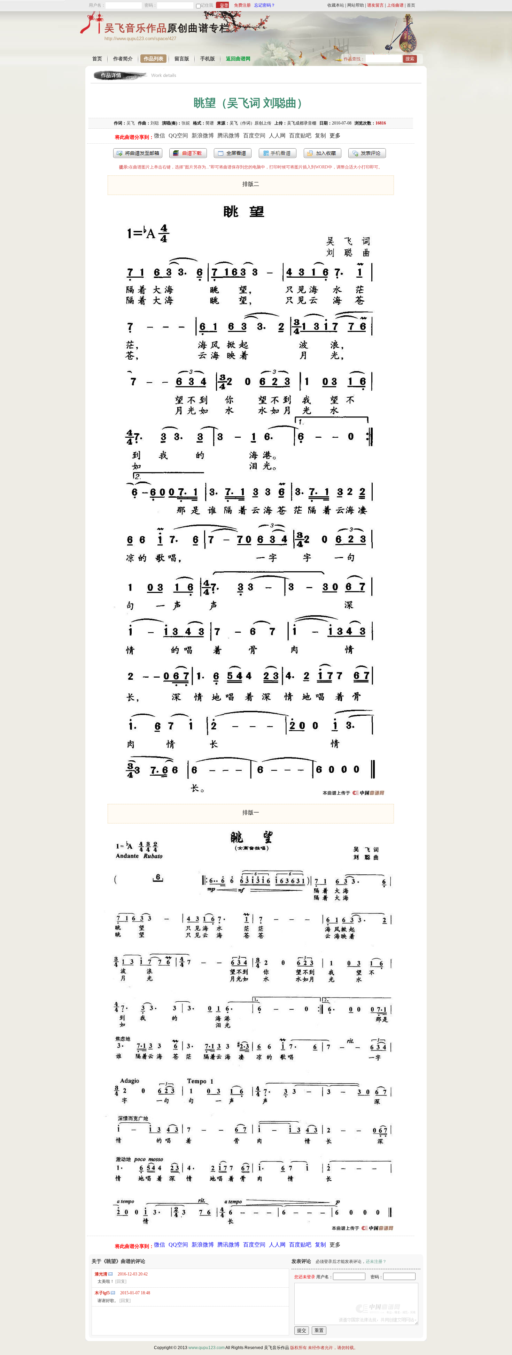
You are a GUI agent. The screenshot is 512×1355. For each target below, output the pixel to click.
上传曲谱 (395, 5)
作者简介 (123, 58)
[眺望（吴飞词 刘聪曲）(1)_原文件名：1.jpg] (251, 797)
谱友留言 (375, 5)
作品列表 (153, 58)
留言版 (181, 58)
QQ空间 (178, 135)
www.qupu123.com (206, 1347)
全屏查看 (232, 153)
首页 (411, 5)
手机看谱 (277, 153)
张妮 (185, 123)
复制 (320, 135)
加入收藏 (322, 153)
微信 (159, 135)
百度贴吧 (300, 135)
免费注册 (242, 5)
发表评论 (367, 153)
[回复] (120, 1281)
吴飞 (130, 123)
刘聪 (154, 123)
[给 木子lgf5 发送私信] (113, 1292)
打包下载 (188, 153)
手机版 (207, 58)
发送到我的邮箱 (137, 153)
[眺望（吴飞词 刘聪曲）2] (250, 1232)
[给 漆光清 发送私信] (110, 1273)
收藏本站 (335, 5)
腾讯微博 (228, 135)
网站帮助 (355, 5)
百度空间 (254, 135)
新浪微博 (203, 135)
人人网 (277, 135)
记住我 (207, 5)
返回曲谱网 (238, 58)
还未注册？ (376, 1261)
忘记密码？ (264, 5)
